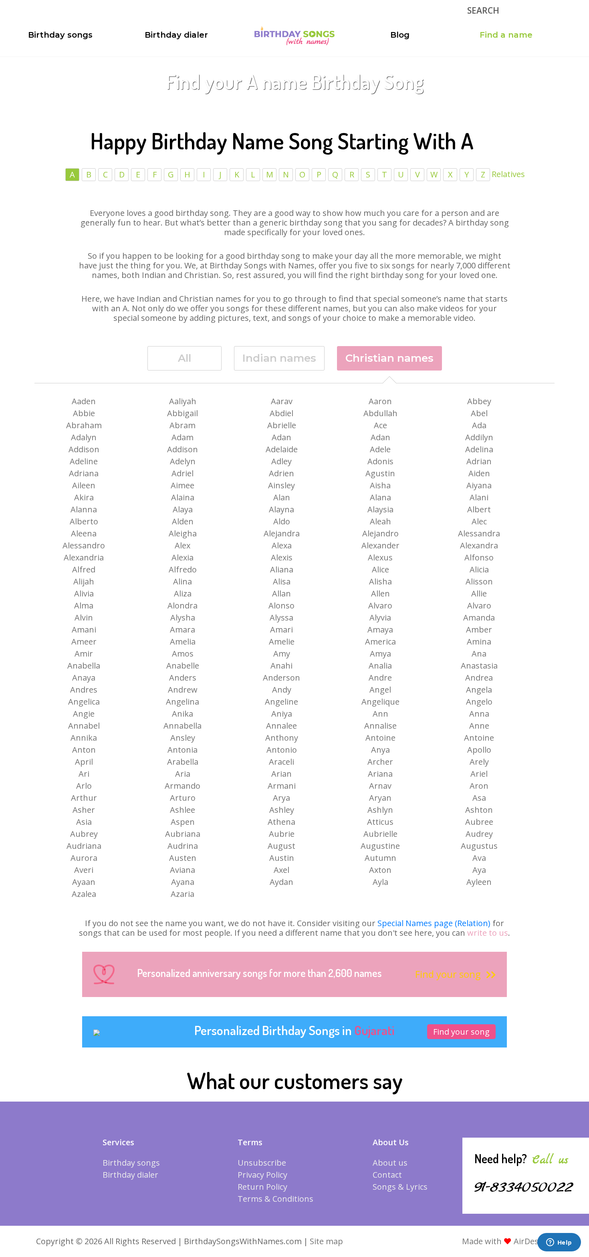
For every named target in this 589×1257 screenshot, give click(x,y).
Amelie (281, 641)
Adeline (84, 461)
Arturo (183, 797)
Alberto (84, 521)
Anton (84, 749)
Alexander (380, 545)
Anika (182, 713)
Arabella (182, 761)
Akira (84, 497)
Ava (479, 857)
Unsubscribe (262, 1162)
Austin (281, 857)
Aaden (84, 401)
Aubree (479, 821)
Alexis (281, 557)
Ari (84, 773)
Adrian (479, 461)
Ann (380, 713)
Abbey (479, 401)
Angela (479, 689)
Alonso (281, 605)
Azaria (182, 893)
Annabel (84, 725)
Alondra (182, 605)
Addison (84, 449)
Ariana (380, 773)
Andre (380, 677)
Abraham (84, 425)
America (380, 641)
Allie (479, 593)
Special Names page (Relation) (433, 923)
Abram (182, 425)
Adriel (182, 473)
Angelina (182, 701)
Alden (183, 521)
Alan (281, 497)
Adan (281, 437)
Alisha (380, 581)
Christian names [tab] (389, 358)
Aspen (183, 821)
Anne (479, 725)
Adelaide (282, 449)
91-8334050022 (523, 1187)
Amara (182, 629)
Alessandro (84, 545)
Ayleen (479, 881)
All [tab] (184, 358)
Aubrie (281, 833)
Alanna (84, 509)
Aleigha (183, 533)
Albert (479, 509)
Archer (380, 761)
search (483, 10)
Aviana (182, 869)
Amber (479, 629)
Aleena (84, 533)
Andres (83, 689)
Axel (281, 869)
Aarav (281, 401)
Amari (281, 629)
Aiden (479, 473)
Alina (182, 581)
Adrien (281, 473)
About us (390, 1162)
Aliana (281, 569)
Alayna (281, 509)
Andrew (183, 689)
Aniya (281, 713)
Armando (182, 785)
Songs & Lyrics (400, 1186)
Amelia (183, 641)
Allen (380, 593)
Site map (326, 1241)
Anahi (281, 665)
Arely (479, 761)
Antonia (182, 749)
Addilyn (479, 437)
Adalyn (84, 437)
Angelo (479, 701)
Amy (281, 653)
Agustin (380, 473)
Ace (380, 425)
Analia (380, 665)
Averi (83, 869)
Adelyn (183, 461)
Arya (281, 797)
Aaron (380, 401)
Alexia (182, 557)
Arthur (84, 797)
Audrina (182, 845)
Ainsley (281, 485)
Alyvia (380, 617)
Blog (399, 35)
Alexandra (479, 545)
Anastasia (479, 665)
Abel (479, 413)
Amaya (380, 629)
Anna (479, 713)
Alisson (479, 581)
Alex (182, 545)
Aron (479, 785)
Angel (380, 689)
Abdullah (380, 413)
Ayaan (83, 881)
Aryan (380, 797)
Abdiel (281, 413)
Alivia (84, 593)
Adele (380, 449)
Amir (84, 653)
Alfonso (479, 557)
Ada (479, 425)
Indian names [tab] (279, 358)
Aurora (84, 857)
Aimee (182, 485)
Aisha (380, 485)
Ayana (182, 881)
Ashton (479, 809)
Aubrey (84, 833)
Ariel (479, 773)
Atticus (380, 821)
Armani (282, 785)
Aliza (183, 593)
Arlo (84, 785)
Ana (479, 653)
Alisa (281, 581)
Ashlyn (380, 809)
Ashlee (182, 809)
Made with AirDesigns (508, 1241)
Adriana (84, 473)
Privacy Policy (262, 1174)
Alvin (84, 617)
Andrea (479, 677)
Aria (182, 773)
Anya (380, 749)
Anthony (281, 737)
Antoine (380, 737)
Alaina (182, 497)
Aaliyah (182, 401)
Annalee (281, 725)
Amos (183, 653)
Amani (84, 629)
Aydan (281, 881)
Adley (281, 461)
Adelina (479, 449)
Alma (83, 605)
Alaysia (380, 509)
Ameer (84, 641)
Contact (387, 1174)
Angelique (380, 701)
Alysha (182, 617)
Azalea (84, 893)
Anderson (281, 677)
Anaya (83, 677)
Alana (380, 497)
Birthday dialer (176, 35)
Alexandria (84, 557)
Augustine (380, 845)
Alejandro (380, 533)
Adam (182, 437)
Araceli (281, 761)
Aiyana (479, 485)
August (281, 845)
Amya (380, 653)
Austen (182, 857)
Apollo (479, 749)
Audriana (84, 845)
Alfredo (183, 569)
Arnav (380, 785)
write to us (487, 932)
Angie (84, 713)
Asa (479, 797)
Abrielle (281, 425)
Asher (84, 809)
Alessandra (479, 533)
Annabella (182, 725)
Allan (281, 593)
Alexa (282, 545)
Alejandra (282, 533)
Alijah (83, 581)
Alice (380, 569)
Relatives (508, 174)
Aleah (380, 521)
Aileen (83, 485)
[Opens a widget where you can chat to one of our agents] (559, 1243)
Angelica (84, 701)
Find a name (506, 35)
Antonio (281, 749)
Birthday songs (60, 35)
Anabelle (182, 665)
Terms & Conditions (275, 1198)
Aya (479, 869)
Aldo (281, 521)
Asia (84, 821)
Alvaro (380, 605)
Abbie (84, 413)
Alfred (83, 569)
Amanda (479, 617)
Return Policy (262, 1186)
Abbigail (182, 413)
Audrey (479, 833)
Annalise (380, 725)
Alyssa (281, 617)
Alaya (183, 509)
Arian (281, 773)
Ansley (182, 737)
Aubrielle (380, 833)
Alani (479, 497)
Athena (281, 821)
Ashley (281, 809)
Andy (281, 689)
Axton (380, 869)
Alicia (479, 569)
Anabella (83, 665)
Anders (182, 677)
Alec (479, 521)
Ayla (380, 881)
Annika (84, 737)
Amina (479, 641)
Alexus (380, 557)
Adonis (380, 461)
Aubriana (182, 833)
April (84, 761)
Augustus (479, 845)
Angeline (281, 701)
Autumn (380, 857)
